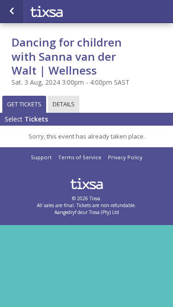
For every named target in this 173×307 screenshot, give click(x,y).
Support (41, 157)
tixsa (74, 11)
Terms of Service (79, 157)
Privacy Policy (125, 157)
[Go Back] (12, 11)
